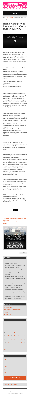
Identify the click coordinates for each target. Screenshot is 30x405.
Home (8, 17)
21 (21, 339)
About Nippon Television (15, 391)
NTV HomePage (8, 307)
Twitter (6, 312)
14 (21, 335)
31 (8, 346)
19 (14, 339)
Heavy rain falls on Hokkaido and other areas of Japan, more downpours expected (15, 272)
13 (18, 335)
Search (23, 252)
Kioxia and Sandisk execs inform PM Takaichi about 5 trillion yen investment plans (15, 278)
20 (18, 339)
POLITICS (12, 17)
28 (21, 342)
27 (18, 342)
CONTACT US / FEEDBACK (10, 384)
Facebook (6, 311)
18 (11, 339)
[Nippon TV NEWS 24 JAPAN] (15, 5)
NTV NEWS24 (7, 314)
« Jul (5, 349)
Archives (15, 378)
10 (8, 335)
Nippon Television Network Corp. (12, 309)
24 (8, 342)
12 (14, 335)
